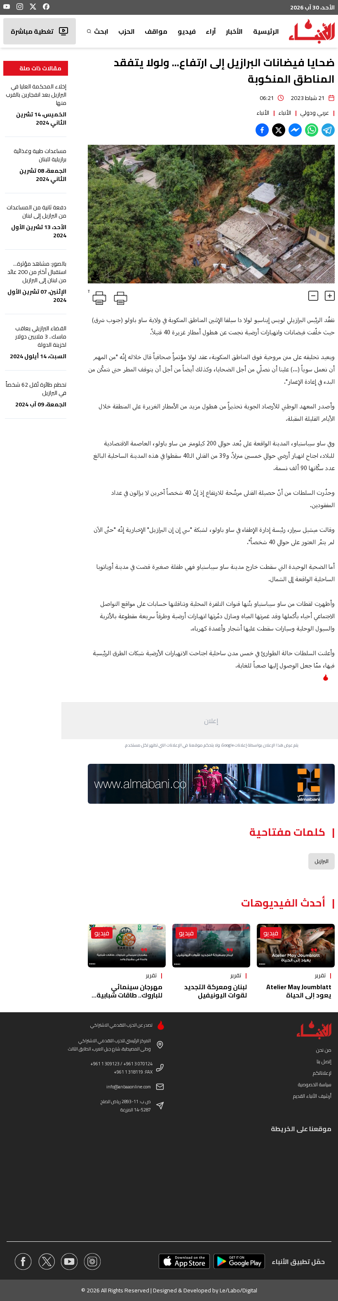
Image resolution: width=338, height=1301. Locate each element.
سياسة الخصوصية (314, 1084)
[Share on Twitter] (278, 130)
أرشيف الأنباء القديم (312, 1096)
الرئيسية (266, 31)
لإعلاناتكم (322, 1073)
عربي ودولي (314, 113)
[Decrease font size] (313, 296)
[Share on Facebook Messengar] (295, 130)
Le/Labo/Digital (238, 1290)
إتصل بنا (324, 1061)
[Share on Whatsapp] (311, 130)
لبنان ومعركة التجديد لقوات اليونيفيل (215, 991)
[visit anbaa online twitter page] (46, 1261)
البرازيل (322, 861)
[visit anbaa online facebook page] (23, 1261)
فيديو (187, 31)
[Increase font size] (330, 296)
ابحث (101, 31)
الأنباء (284, 113)
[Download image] (95, 276)
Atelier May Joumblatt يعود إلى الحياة (298, 991)
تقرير (320, 975)
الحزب (126, 31)
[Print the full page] (119, 296)
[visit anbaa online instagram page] (92, 1261)
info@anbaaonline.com (128, 1087)
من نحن (323, 1050)
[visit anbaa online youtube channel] (69, 1261)
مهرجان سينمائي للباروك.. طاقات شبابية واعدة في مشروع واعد (129, 995)
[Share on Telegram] (328, 130)
